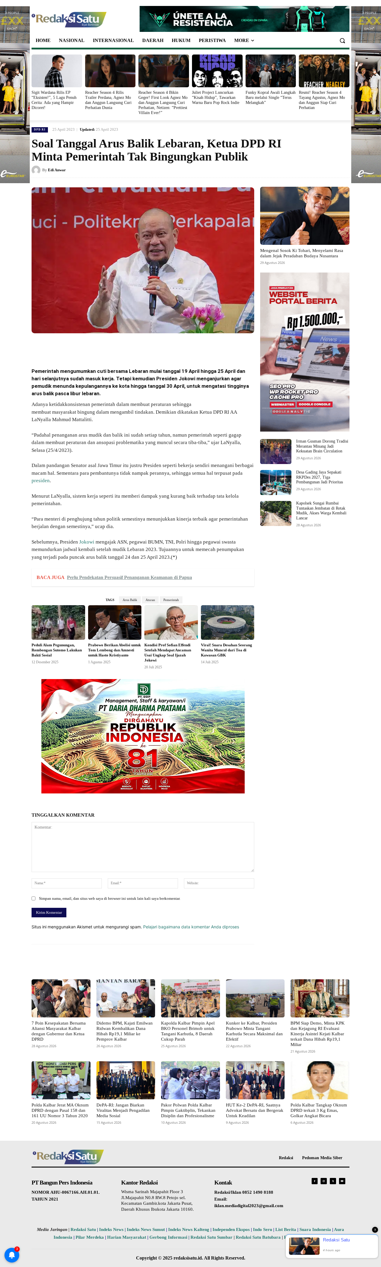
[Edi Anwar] (37, 170)
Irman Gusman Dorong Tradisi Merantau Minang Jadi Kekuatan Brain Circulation (322, 446)
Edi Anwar (57, 170)
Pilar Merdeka (90, 1237)
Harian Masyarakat (126, 1237)
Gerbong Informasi (168, 1237)
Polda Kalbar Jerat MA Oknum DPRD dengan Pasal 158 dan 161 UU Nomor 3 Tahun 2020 (60, 1110)
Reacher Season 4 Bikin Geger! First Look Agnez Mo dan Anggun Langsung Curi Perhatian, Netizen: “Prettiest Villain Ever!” (163, 102)
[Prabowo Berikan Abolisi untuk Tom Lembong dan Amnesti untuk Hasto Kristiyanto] (115, 622)
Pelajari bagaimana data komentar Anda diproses (191, 926)
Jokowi (86, 542)
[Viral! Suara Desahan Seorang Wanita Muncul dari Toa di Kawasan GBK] (227, 622)
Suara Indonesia (315, 1229)
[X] (89, 347)
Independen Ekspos (231, 1229)
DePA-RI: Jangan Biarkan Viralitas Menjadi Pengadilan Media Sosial (123, 1110)
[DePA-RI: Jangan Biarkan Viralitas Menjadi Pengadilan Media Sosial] (125, 1080)
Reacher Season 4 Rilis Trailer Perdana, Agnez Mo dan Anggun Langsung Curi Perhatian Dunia (108, 100)
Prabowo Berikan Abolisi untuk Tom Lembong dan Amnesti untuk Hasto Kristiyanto (114, 650)
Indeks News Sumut (146, 1229)
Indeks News (111, 1229)
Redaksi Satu (83, 1229)
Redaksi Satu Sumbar (212, 1237)
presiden (41, 480)
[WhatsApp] (102, 347)
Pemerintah (171, 600)
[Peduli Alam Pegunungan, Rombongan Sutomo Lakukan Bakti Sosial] (58, 622)
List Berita (285, 1229)
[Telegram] (143, 347)
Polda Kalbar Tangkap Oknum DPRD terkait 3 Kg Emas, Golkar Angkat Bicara (319, 1110)
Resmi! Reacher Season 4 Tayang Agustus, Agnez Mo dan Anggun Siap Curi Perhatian (322, 100)
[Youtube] (342, 1181)
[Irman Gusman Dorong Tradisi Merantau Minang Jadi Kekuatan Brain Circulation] (275, 451)
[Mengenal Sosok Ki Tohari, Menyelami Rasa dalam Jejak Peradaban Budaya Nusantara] (304, 216)
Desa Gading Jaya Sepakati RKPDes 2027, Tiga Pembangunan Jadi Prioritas (319, 477)
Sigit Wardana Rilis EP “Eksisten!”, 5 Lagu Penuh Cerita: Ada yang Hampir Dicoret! (54, 100)
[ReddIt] (130, 347)
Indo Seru (262, 1229)
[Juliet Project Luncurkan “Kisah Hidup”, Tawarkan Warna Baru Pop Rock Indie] (217, 71)
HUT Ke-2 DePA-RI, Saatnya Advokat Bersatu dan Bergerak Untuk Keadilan (254, 1110)
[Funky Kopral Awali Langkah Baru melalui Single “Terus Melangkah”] (271, 71)
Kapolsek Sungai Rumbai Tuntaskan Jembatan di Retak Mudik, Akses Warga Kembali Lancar (321, 510)
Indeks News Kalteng (188, 1229)
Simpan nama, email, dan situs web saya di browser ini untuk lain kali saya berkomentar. (109, 898)
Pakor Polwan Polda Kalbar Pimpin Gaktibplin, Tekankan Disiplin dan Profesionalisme (188, 1110)
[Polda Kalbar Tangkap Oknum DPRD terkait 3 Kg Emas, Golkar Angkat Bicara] (320, 1080)
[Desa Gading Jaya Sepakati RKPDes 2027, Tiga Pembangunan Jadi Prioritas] (275, 482)
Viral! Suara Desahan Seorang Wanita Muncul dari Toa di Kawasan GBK (226, 650)
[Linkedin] (116, 347)
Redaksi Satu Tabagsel (306, 1237)
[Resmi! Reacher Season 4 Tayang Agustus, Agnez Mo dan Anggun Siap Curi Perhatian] (324, 71)
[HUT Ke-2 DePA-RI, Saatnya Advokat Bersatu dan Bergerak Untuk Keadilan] (255, 1080)
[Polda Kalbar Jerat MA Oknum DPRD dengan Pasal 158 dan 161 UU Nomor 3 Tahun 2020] (61, 1080)
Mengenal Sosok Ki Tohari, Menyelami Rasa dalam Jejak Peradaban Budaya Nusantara (301, 253)
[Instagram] (324, 1181)
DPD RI (40, 129)
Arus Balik (130, 600)
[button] (342, 40)
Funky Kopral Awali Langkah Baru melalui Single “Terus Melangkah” (271, 97)
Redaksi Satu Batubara (258, 1237)
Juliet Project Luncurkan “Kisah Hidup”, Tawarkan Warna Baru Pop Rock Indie (215, 97)
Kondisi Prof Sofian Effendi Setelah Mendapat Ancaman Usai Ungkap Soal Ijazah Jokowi (167, 652)
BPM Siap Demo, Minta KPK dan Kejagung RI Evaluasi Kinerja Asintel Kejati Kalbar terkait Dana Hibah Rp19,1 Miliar (318, 1034)
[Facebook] (75, 347)
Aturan (150, 600)
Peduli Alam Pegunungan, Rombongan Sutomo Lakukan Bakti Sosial (57, 650)
